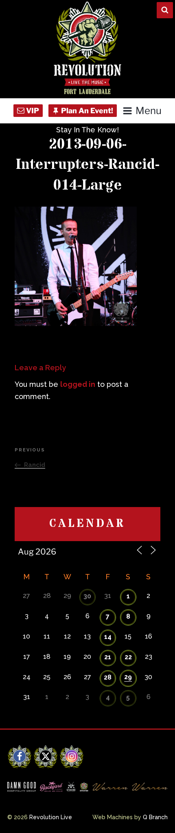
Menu (148, 111)
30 (87, 596)
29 (128, 677)
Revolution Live (50, 817)
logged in (77, 384)
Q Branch (155, 817)
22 (128, 657)
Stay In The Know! (87, 129)
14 (108, 637)
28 (108, 677)
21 (107, 657)
